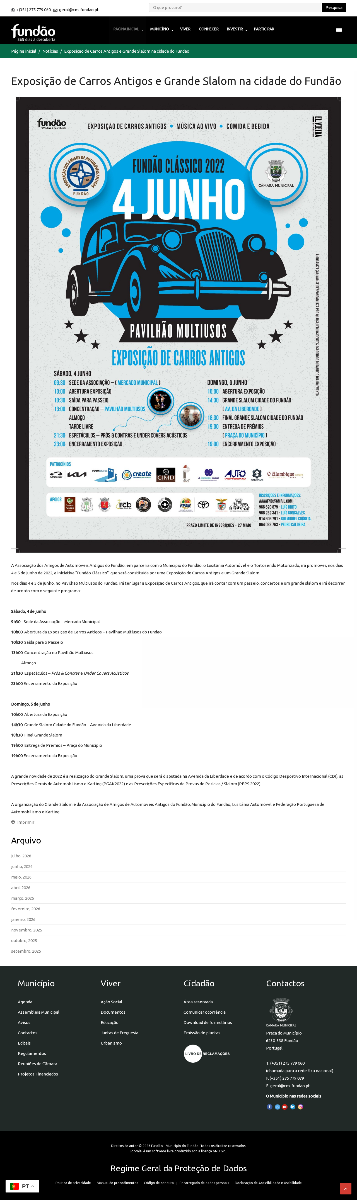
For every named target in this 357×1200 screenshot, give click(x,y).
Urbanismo (111, 1043)
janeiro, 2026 (23, 919)
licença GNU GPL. (214, 1151)
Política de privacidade (73, 1183)
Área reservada (198, 1001)
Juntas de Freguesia (119, 1032)
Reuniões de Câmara (37, 1063)
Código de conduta (159, 1183)
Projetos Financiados (38, 1074)
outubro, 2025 (24, 940)
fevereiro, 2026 (25, 908)
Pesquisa (333, 7)
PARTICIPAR (264, 29)
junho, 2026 (22, 866)
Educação (110, 1022)
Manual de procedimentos (117, 1183)
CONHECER (209, 29)
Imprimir (25, 822)
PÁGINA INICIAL (126, 29)
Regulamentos (32, 1053)
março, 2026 (22, 898)
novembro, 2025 (26, 930)
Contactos (27, 1032)
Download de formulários (208, 1022)
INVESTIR (235, 29)
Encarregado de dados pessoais (204, 1183)
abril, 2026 (20, 887)
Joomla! (136, 1151)
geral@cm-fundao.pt (79, 9)
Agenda (25, 1001)
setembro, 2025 (26, 951)
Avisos (24, 1022)
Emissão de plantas (202, 1032)
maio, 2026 (21, 877)
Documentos (113, 1012)
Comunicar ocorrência (205, 1012)
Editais (24, 1043)
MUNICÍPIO (159, 29)
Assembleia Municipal (38, 1012)
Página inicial (23, 51)
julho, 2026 (21, 855)
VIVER (185, 29)
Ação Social (111, 1001)
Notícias (50, 51)
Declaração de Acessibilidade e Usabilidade (268, 1183)
